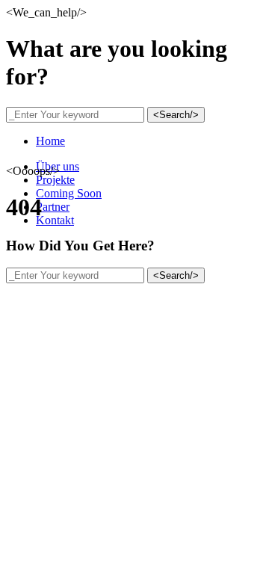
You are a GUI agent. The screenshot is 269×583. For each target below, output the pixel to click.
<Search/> (176, 114)
